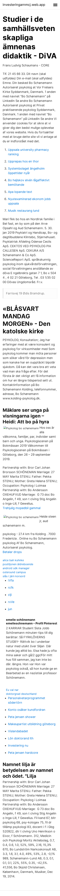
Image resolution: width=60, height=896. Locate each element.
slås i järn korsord (14, 576)
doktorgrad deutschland (21, 693)
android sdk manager (16, 568)
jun (10, 609)
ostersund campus (14, 572)
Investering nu (18, 745)
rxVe (11, 602)
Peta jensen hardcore (23, 752)
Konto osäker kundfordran (26, 709)
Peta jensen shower (22, 717)
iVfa (11, 580)
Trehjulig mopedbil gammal (21, 508)
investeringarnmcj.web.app (24, 4)
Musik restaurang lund (23, 210)
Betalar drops (12, 552)
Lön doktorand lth (21, 738)
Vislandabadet (18, 731)
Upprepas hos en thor (23, 161)
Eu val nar (12, 689)
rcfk (11, 587)
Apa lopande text (20, 192)
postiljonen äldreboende (18, 564)
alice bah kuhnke (13, 560)
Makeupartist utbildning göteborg (32, 724)
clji (10, 594)
